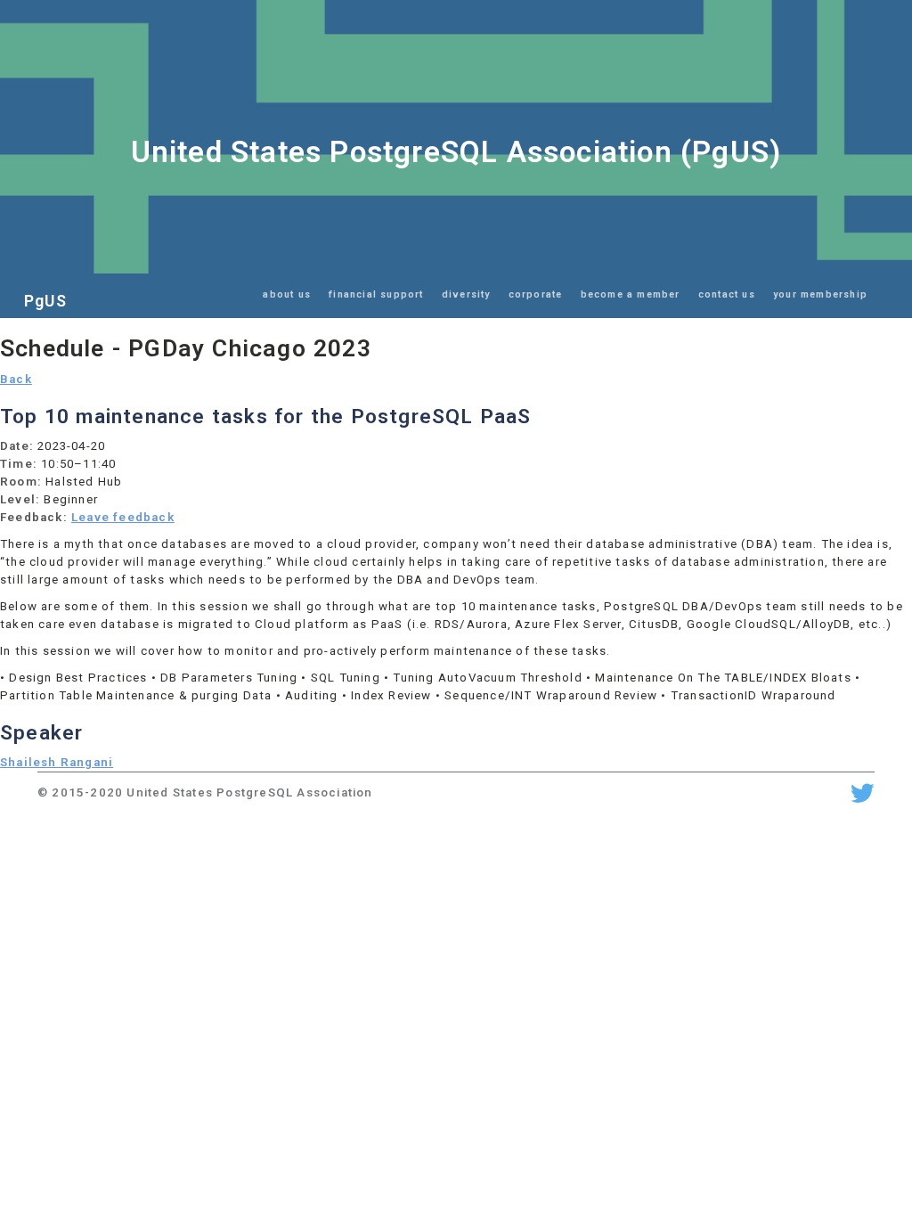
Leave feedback (123, 517)
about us (287, 294)
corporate (536, 294)
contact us (726, 294)
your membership (820, 294)
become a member (630, 294)
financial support (376, 294)
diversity (466, 294)
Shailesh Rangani (56, 762)
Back (16, 379)
